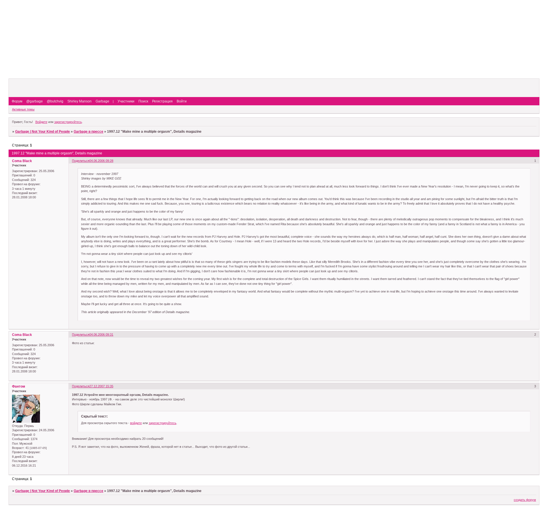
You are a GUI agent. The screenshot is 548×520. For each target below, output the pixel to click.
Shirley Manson (79, 101)
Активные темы (23, 109)
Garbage (102, 101)
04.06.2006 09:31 (101, 334)
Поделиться (80, 160)
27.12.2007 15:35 (101, 386)
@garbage (34, 101)
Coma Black (22, 161)
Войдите (41, 122)
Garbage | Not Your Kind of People (42, 132)
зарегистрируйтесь (68, 122)
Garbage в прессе (88, 132)
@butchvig (55, 101)
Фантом (18, 386)
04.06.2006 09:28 (101, 160)
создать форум (525, 499)
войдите (136, 423)
